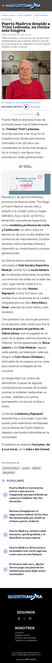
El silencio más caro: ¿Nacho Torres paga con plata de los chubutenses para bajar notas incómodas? (27, 569)
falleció (36, 468)
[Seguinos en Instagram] (30, 618)
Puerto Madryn (11, 468)
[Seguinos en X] (24, 618)
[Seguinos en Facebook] (18, 618)
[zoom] (26, 75)
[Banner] (26, 169)
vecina (25, 468)
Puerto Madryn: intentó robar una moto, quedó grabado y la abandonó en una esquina (27, 534)
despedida (8, 472)
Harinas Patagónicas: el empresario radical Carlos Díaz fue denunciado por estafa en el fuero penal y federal (28, 516)
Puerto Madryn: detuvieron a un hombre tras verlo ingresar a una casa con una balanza (28, 551)
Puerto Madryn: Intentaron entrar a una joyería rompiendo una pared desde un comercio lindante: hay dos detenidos (28, 494)
